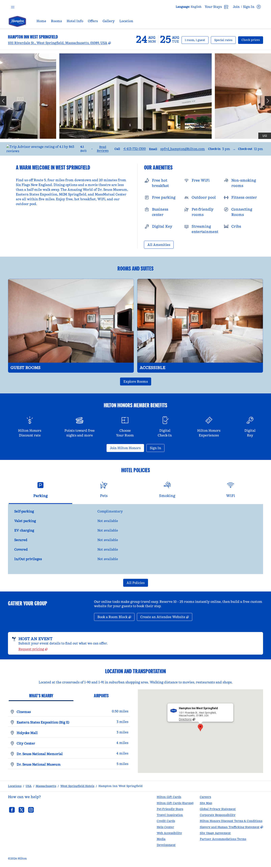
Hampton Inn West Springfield (120, 786)
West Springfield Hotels (77, 786)
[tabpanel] (135, 539)
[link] (134, 148)
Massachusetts (46, 786)
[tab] (40, 491)
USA (29, 786)
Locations (14, 786)
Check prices (252, 40)
